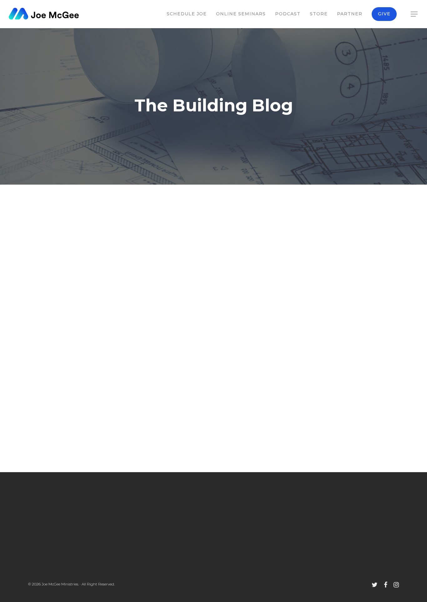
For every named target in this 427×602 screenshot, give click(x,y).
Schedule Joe (187, 14)
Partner (349, 14)
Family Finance (112, 394)
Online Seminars (241, 14)
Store (319, 14)
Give (384, 14)
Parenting (106, 232)
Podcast (287, 14)
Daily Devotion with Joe (65, 232)
